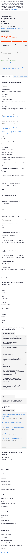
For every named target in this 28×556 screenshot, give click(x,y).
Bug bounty (4, 478)
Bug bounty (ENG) (5, 481)
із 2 (14, 445)
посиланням (14, 9)
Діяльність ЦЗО (5, 506)
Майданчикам (5, 518)
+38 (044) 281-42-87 (6, 534)
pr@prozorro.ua (4, 550)
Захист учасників (5, 520)
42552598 (3, 96)
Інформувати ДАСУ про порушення (11, 68)
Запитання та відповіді (7, 526)
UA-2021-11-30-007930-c (8, 26)
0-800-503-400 (4, 537)
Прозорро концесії (6, 484)
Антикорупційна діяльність (8, 523)
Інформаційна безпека (7, 486)
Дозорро (3, 501)
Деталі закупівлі (6, 76)
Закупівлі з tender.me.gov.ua (8, 503)
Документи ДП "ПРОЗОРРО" (8, 489)
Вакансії (3, 476)
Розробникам (4, 515)
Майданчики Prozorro (7, 498)
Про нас (3, 473)
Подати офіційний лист (6, 543)
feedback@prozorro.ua (6, 540)
